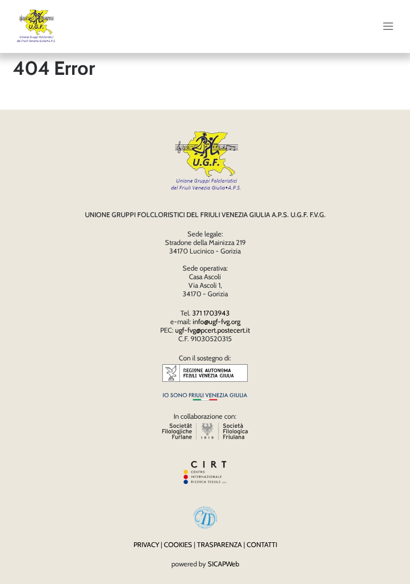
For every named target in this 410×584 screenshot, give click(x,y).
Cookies (178, 544)
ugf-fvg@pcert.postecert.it (212, 330)
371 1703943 (211, 313)
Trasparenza (219, 544)
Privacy (146, 544)
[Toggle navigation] (388, 26)
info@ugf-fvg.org (216, 321)
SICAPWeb (223, 563)
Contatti (262, 544)
